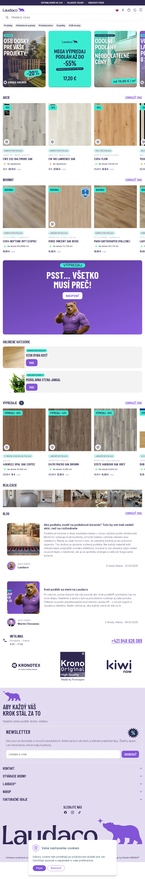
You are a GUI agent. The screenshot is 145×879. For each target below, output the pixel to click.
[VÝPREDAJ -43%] (69, 429)
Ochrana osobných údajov (19, 858)
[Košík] (128, 10)
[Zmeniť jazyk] (117, 10)
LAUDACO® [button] (9, 784)
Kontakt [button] (8, 768)
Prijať (39, 867)
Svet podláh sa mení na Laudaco (66, 589)
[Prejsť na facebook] (65, 812)
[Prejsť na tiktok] (79, 812)
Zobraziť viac (133, 97)
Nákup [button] (7, 791)
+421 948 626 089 (126, 641)
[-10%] (24, 124)
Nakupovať (72, 296)
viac (31, 363)
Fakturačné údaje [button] (15, 799)
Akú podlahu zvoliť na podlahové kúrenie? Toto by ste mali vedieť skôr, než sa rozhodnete (89, 526)
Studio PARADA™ (131, 858)
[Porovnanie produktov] (135, 10)
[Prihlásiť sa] (122, 10)
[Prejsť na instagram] (72, 812)
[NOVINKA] (24, 206)
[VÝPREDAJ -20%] (24, 429)
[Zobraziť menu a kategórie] (140, 9)
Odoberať (130, 754)
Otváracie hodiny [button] (14, 776)
